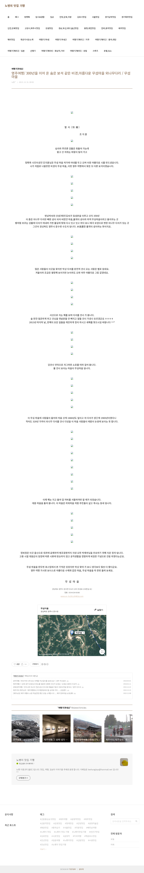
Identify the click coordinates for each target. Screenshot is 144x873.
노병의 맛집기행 (59, 844)
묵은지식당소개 (27, 39)
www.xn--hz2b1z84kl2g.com (72, 596)
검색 (136, 821)
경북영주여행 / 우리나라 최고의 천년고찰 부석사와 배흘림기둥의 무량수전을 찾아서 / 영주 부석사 (47, 687)
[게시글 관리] (25, 664)
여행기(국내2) (61, 39)
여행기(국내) (44, 39)
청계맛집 (69, 823)
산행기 (33, 50)
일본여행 (56, 840)
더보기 (42, 849)
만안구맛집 (94, 831)
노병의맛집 (68, 840)
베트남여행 (91, 827)
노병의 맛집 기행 (15, 6)
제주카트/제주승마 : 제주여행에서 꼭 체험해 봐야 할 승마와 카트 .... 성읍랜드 (40, 690)
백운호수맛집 (91, 836)
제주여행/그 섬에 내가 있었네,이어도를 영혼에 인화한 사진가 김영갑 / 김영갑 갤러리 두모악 (45, 684)
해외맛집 (11, 39)
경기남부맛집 (110, 17)
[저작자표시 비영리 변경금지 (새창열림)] (45, 664)
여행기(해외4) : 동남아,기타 (52, 50)
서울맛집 (95, 17)
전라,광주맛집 (107, 28)
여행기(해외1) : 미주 (80, 39)
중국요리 (56, 827)
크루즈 (95, 50)
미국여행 (77, 836)
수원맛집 (92, 840)
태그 (17, 17)
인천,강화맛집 (13, 28)
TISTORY (72, 869)
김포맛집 (45, 836)
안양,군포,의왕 (65, 17)
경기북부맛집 (127, 17)
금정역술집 (93, 823)
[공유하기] (22, 664)
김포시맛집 (81, 17)
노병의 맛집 (46, 831)
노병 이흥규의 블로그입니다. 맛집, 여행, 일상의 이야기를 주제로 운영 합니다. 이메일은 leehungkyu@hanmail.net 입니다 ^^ (67, 771)
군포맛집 (58, 823)
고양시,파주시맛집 (32, 28)
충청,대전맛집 (90, 28)
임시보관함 (40, 17)
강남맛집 (45, 844)
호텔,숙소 (108, 50)
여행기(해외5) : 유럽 (78, 50)
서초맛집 (56, 836)
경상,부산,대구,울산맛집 (68, 28)
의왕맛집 (79, 827)
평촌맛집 (45, 827)
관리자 (81, 869)
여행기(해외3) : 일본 (16, 50)
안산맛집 (45, 840)
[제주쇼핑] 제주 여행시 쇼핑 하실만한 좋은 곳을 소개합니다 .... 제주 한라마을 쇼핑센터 (43, 693)
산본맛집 (81, 840)
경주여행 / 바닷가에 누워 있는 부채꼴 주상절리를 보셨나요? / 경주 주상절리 (39, 681)
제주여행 (63, 819)
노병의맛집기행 (79, 831)
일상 (52, 17)
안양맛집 (81, 823)
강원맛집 (49, 28)
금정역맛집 (76, 819)
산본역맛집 (45, 823)
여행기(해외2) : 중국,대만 (105, 39)
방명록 (27, 17)
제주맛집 (122, 28)
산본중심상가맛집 (48, 819)
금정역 (67, 836)
